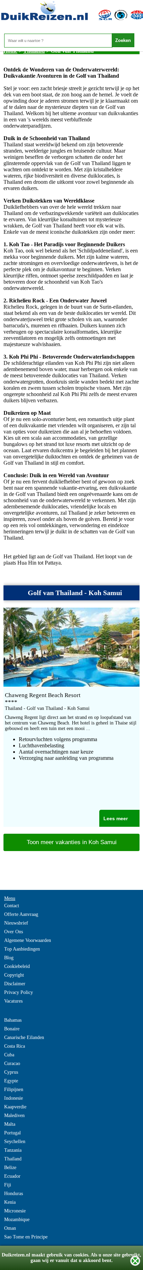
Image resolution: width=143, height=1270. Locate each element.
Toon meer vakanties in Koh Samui (72, 842)
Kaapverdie (15, 1106)
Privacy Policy (18, 992)
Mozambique (17, 1219)
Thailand (13, 1158)
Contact (11, 905)
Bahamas (13, 1020)
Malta (9, 1124)
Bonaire (11, 1028)
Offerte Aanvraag (21, 914)
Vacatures (13, 1001)
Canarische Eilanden (24, 1037)
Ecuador (12, 1176)
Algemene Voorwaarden (27, 940)
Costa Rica (14, 1046)
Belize (10, 1167)
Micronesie (15, 1210)
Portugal (12, 1132)
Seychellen (14, 1141)
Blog (9, 957)
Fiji (7, 1184)
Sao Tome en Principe (26, 1236)
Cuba (9, 1054)
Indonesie (13, 1098)
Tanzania (13, 1150)
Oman (10, 1228)
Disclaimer (14, 983)
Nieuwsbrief (16, 923)
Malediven (14, 1115)
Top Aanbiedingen (22, 949)
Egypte (11, 1080)
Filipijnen (13, 1089)
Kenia (10, 1202)
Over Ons (13, 931)
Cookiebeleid (17, 966)
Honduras (13, 1193)
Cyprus (11, 1072)
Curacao (12, 1063)
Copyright (14, 975)
